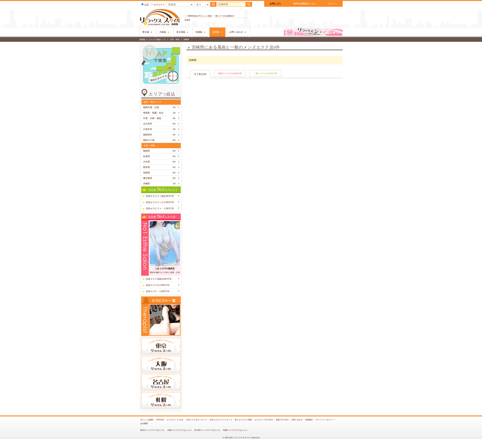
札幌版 (198, 32)
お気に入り (275, 3)
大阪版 (162, 32)
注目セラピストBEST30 (160, 202)
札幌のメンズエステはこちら (235, 430)
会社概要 (144, 423)
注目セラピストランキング (221, 420)
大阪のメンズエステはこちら (179, 430)
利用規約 (309, 420)
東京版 (145, 32)
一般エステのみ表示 (265, 73)
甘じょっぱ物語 (146, 420)
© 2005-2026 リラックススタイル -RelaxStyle (241, 438)
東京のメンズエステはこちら (152, 430)
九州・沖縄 (174, 39)
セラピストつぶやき (175, 420)
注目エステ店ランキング (196, 420)
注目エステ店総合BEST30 (159, 279)
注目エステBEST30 (157, 285)
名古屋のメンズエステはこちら (207, 430)
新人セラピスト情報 (243, 420)
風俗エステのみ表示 (230, 73)
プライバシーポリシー (324, 420)
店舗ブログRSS (282, 420)
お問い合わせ (236, 32)
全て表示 (200, 74)
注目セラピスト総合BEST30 (160, 196)
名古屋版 (180, 32)
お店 (146, 4)
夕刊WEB (160, 420)
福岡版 (215, 32)
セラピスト (159, 4)
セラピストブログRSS (263, 420)
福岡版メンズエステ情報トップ (152, 39)
